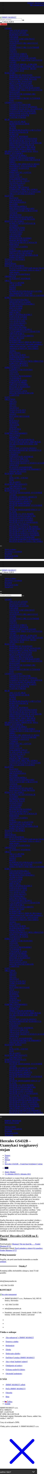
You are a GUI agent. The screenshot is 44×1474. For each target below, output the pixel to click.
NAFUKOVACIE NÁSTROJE (21, 457)
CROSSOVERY (15, 234)
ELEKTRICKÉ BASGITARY (21, 75)
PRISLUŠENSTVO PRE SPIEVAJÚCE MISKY (24, 161)
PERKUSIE (14, 134)
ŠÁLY (11, 418)
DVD (11, 480)
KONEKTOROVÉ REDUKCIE (26, 346)
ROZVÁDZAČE (16, 389)
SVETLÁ (8, 262)
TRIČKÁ (13, 401)
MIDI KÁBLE (15, 312)
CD (10, 476)
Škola (9, 558)
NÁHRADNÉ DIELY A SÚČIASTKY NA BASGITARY (25, 91)
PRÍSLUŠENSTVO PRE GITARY (22, 58)
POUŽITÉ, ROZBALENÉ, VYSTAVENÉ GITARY (25, 494)
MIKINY (12, 404)
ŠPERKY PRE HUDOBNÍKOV (21, 440)
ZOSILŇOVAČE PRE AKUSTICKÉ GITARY (23, 44)
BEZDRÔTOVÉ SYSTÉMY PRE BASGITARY (22, 95)
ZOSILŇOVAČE (16, 232)
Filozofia (9, 1393)
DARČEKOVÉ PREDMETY (16, 433)
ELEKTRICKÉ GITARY (19, 35)
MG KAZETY (15, 482)
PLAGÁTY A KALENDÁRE (20, 467)
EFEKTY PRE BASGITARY (20, 83)
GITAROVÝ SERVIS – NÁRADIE (23, 64)
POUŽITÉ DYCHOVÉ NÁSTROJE (23, 531)
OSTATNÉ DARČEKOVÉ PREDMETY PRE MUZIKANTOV (25, 470)
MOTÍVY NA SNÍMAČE (19, 115)
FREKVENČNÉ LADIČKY (20, 172)
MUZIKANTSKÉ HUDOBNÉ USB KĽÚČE (23, 445)
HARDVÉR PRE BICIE (18, 132)
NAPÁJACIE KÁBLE (18, 317)
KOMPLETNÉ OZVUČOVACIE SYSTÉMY (22, 224)
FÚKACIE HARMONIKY (19, 274)
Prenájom (8, 554)
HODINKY (13, 423)
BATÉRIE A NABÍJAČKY (19, 387)
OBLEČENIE (10, 399)
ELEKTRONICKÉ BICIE (19, 124)
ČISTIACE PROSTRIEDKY (20, 376)
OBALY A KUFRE (16, 283)
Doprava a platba (12, 1342)
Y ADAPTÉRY (15, 310)
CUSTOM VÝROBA (17, 117)
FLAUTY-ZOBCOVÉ (26, 270)
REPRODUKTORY (17, 228)
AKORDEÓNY (15, 215)
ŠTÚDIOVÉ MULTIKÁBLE (20, 329)
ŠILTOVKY (14, 408)
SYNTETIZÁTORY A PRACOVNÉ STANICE (23, 212)
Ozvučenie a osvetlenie (13, 552)
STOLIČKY (14, 374)
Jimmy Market (10, 1172)
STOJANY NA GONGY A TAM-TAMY (25, 192)
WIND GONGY (15, 177)
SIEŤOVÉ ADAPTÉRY (18, 385)
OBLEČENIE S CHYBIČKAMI (21, 537)
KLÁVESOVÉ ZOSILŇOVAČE (22, 219)
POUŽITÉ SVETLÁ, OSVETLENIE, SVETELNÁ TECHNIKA (23, 523)
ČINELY (12, 126)
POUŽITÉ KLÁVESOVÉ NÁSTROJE (24, 535)
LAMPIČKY (14, 395)
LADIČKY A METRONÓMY (21, 370)
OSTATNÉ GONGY (17, 183)
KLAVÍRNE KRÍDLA (18, 206)
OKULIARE (14, 425)
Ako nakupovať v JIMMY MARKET (20, 1338)
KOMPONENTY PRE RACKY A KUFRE (25, 291)
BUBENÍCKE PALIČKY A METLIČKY (25, 130)
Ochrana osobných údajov (15, 1370)
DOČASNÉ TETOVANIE (19, 416)
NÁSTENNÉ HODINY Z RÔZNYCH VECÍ (26, 463)
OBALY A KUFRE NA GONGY (22, 194)
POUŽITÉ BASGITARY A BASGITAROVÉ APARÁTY (20, 500)
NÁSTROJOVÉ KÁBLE (19, 300)
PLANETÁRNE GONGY (19, 181)
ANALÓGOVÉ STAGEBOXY (21, 336)
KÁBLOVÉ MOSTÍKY (18, 363)
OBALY (8, 281)
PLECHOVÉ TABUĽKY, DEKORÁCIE (25, 442)
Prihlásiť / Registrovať (35, 3)
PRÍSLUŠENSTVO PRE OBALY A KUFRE (26, 295)
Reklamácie (10, 1346)
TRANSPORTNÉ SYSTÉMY (21, 293)
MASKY (12, 414)
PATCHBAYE (15, 353)
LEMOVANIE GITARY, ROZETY (22, 113)
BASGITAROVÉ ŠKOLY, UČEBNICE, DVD (24, 99)
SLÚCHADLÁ (15, 378)
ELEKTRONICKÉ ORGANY (21, 217)
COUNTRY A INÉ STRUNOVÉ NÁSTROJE (22, 40)
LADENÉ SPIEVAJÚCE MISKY (22, 158)
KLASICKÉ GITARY (17, 33)
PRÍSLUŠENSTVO (17, 257)
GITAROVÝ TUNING (14, 103)
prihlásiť (3, 1262)
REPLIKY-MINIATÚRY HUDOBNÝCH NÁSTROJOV (25, 451)
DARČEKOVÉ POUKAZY (15, 488)
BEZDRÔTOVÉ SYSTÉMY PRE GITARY (26, 66)
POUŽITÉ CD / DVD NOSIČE (21, 514)
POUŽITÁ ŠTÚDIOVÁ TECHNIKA (23, 527)
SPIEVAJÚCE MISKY (18, 156)
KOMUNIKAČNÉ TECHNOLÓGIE (23, 255)
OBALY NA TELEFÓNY (19, 461)
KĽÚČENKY (14, 435)
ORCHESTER (10, 276)
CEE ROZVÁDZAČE (18, 323)
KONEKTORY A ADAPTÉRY (21, 251)
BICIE (7, 119)
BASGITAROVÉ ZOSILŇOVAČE (23, 79)
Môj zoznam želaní (37, 5)
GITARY (8, 28)
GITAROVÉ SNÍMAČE (18, 56)
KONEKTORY (15, 340)
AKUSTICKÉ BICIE (17, 122)
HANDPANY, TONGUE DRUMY (22, 166)
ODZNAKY (14, 465)
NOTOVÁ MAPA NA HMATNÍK (22, 111)
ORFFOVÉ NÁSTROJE (18, 136)
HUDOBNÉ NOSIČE (13, 474)
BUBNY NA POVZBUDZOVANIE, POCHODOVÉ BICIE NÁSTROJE (23, 140)
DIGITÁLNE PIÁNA (17, 202)
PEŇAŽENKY (15, 429)
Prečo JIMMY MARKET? (16, 1389)
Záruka (8, 1350)
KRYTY (12, 289)
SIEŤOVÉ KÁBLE (16, 334)
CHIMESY (13, 170)
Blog (6, 1168)
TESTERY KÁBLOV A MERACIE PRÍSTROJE (23, 243)
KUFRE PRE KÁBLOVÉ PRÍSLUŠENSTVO (19, 358)
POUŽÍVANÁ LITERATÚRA (21, 518)
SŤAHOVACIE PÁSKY (18, 365)
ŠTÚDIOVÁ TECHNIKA (15, 259)
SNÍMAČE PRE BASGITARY (21, 86)
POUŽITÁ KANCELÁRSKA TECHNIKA (26, 541)
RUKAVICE (14, 421)
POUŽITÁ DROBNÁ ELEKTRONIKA (24, 529)
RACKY (12, 287)
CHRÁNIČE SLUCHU (18, 380)
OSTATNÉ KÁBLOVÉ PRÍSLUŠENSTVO (26, 361)
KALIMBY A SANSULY (19, 168)
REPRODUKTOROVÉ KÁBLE (22, 304)
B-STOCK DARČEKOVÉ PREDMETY (25, 539)
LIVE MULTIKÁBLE (18, 327)
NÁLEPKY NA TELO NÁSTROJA (23, 107)
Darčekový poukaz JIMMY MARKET (20, 1358)
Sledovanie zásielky (13, 1354)
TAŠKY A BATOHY (17, 412)
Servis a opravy (10, 549)
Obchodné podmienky (14, 1374)
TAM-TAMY (14, 175)
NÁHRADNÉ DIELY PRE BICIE (22, 147)
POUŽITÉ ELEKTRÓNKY (20, 503)
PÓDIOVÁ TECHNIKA (14, 221)
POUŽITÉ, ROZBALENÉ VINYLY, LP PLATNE (24, 511)
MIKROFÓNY (15, 236)
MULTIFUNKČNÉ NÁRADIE (21, 393)
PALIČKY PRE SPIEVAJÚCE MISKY (24, 164)
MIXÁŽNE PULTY (17, 230)
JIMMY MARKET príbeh (15, 1385)
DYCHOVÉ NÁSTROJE (14, 266)
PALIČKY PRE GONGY (19, 187)
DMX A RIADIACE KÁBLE (20, 315)
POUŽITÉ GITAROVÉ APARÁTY (23, 497)
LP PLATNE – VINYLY (18, 478)
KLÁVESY (9, 196)
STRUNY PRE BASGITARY (20, 81)
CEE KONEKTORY (17, 321)
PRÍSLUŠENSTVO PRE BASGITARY (24, 88)
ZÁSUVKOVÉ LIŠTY (18, 319)
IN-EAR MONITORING (19, 240)
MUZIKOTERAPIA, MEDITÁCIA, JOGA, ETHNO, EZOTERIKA (21, 152)
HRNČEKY (14, 438)
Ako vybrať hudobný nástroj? (17, 1362)
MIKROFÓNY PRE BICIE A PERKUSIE (25, 143)
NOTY (7, 397)
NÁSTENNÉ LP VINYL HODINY (23, 448)
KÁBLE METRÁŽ (16, 338)
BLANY (12, 128)
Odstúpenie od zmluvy (14, 1366)
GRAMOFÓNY (15, 486)
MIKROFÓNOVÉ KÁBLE (20, 302)
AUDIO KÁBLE (16, 306)
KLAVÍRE (13, 204)
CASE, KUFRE (15, 285)
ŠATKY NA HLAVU (17, 410)
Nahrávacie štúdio (11, 556)
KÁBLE (12, 249)
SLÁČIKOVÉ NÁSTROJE (19, 279)
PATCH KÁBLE (15, 308)
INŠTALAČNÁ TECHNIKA (20, 253)
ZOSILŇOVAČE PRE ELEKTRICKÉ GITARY (24, 48)
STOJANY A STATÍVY (18, 247)
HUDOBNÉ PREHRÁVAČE (16, 484)
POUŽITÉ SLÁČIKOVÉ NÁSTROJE (24, 533)
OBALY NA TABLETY (18, 459)
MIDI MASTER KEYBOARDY (21, 209)
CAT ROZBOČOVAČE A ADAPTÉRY (24, 332)
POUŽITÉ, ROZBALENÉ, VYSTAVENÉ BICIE (25, 506)
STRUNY (13, 52)
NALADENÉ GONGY (18, 179)
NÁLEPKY (13, 454)
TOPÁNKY (14, 431)
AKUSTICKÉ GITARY (18, 30)
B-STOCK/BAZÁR (12, 491)
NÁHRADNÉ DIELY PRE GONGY (23, 189)
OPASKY (13, 427)
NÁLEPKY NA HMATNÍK (20, 105)
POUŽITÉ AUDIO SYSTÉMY (21, 520)
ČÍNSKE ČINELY (16, 185)
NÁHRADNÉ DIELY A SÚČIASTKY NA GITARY (25, 61)
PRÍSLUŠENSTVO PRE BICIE (21, 145)
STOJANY (13, 372)
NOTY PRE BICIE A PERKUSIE (22, 149)
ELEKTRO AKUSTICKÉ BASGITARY (25, 77)
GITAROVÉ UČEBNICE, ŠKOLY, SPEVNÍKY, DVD (23, 70)
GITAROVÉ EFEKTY (18, 54)
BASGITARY (10, 73)
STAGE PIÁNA (15, 200)
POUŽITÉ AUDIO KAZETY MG (22, 516)
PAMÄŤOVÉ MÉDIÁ (18, 382)
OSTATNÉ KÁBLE (17, 325)
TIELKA (12, 406)
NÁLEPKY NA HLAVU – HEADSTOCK (25, 109)
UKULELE (13, 37)
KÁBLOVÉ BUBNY (17, 355)
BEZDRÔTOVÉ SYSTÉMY (20, 238)
